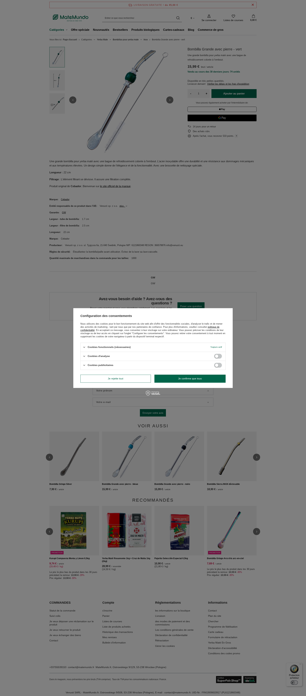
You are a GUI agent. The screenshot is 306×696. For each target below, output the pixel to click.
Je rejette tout (115, 378)
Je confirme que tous (190, 378)
